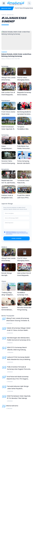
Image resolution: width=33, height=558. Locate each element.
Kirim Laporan (16, 238)
